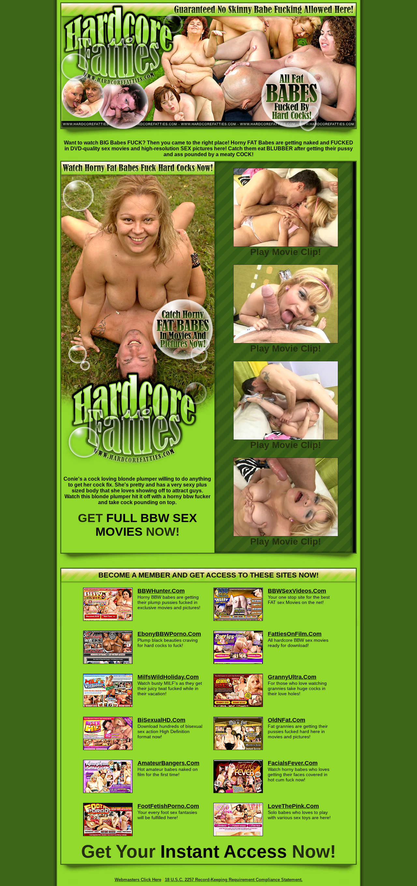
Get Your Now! (208, 851)
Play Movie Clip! (285, 252)
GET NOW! (137, 524)
